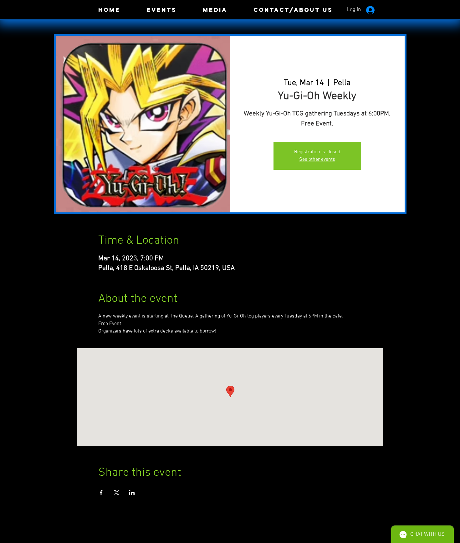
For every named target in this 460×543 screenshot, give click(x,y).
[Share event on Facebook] (101, 492)
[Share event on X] (117, 492)
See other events (317, 159)
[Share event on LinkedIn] (132, 492)
